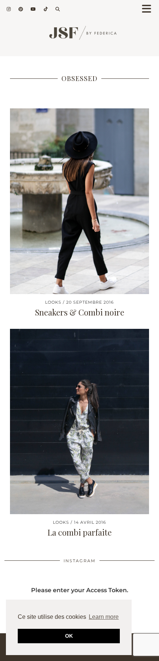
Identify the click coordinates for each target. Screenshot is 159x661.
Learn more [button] (104, 617)
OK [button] (69, 636)
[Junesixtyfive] (79, 36)
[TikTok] (46, 9)
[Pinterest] (20, 9)
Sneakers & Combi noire (79, 312)
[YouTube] (33, 9)
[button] (149, 9)
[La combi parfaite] (79, 421)
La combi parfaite (79, 532)
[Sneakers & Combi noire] (79, 201)
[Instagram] (9, 9)
